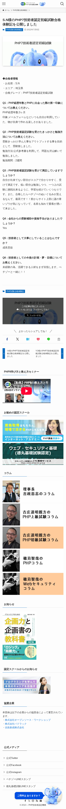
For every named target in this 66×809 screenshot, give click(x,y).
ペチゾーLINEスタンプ (18, 779)
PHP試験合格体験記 (14, 30)
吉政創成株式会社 (14, 727)
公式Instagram (14, 772)
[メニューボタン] (4, 4)
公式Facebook (13, 765)
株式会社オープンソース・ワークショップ (28, 720)
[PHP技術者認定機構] (33, 4)
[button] (7, 339)
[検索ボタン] (62, 4)
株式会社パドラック (16, 724)
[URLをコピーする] (58, 339)
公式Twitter (12, 758)
